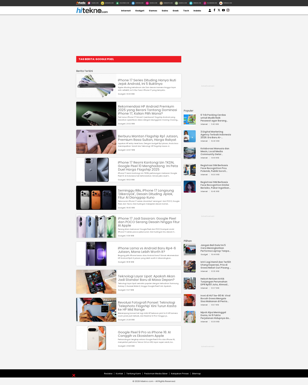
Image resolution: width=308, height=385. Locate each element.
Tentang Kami (133, 373)
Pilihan (188, 241)
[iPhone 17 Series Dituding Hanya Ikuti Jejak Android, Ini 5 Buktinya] (96, 96)
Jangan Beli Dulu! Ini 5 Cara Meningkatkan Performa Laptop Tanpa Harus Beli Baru (215, 248)
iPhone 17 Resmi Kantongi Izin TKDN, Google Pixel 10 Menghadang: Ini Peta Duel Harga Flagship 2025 (148, 166)
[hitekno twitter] (219, 11)
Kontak (119, 373)
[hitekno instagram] (228, 11)
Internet (126, 10)
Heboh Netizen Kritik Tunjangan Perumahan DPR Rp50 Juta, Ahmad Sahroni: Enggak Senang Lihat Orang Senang (215, 281)
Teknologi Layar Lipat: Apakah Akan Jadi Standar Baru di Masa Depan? (146, 277)
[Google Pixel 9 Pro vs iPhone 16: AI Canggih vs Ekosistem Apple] (96, 348)
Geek (176, 10)
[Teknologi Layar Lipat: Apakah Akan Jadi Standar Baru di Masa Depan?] (96, 292)
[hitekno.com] (92, 12)
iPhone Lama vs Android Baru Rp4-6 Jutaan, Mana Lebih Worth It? (147, 249)
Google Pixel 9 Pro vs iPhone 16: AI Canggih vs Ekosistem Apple (144, 333)
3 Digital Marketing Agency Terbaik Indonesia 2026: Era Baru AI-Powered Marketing (216, 134)
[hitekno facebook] (214, 11)
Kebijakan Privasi (180, 373)
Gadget (139, 10)
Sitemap (196, 373)
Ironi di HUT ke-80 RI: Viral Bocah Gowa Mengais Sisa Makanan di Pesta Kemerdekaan (215, 298)
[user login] (209, 11)
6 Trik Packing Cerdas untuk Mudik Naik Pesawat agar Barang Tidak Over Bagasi (213, 117)
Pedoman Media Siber (156, 373)
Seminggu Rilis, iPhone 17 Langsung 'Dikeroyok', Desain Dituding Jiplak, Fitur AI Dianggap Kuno (146, 194)
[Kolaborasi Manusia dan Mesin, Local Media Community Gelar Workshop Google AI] (190, 157)
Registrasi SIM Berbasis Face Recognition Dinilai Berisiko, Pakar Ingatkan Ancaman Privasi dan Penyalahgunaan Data (215, 185)
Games (153, 10)
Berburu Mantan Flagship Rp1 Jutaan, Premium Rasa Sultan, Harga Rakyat (148, 137)
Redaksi (108, 373)
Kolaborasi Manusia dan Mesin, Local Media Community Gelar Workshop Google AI (215, 151)
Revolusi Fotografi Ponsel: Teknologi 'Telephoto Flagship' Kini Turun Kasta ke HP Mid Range (147, 306)
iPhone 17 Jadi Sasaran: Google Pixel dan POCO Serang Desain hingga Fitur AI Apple (149, 222)
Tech (186, 10)
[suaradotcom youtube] (223, 11)
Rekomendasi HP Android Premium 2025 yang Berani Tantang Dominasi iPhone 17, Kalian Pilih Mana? (147, 110)
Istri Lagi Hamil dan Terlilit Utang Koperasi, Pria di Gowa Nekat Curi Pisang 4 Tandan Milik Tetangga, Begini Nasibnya (216, 265)
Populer (188, 110)
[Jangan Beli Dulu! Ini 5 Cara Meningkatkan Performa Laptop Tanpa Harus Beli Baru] (190, 254)
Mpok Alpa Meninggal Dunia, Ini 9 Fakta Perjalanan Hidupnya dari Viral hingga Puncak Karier (215, 315)
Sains (165, 10)
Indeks (197, 10)
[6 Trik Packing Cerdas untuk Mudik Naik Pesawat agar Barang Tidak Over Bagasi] (190, 124)
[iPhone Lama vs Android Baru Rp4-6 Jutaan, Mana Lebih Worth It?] (96, 264)
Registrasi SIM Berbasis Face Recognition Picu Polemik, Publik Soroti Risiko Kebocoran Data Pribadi (214, 168)
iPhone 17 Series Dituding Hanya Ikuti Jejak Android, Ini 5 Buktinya (147, 81)
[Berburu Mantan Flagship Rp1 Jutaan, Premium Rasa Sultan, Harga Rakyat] (96, 152)
